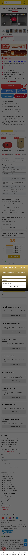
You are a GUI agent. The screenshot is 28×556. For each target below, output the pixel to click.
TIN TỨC (20, 554)
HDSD (25, 554)
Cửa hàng (14, 554)
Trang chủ (3, 554)
